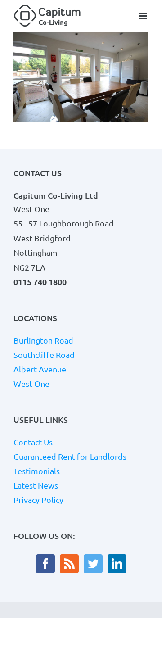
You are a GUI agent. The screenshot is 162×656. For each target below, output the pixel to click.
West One (32, 384)
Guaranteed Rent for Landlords (70, 456)
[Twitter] (93, 563)
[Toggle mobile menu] (143, 16)
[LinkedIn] (117, 563)
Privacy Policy (38, 500)
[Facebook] (45, 563)
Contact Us (33, 442)
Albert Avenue (40, 369)
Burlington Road (43, 340)
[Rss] (69, 563)
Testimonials (37, 471)
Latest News (36, 485)
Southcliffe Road (44, 355)
